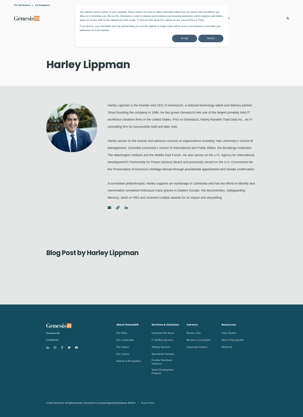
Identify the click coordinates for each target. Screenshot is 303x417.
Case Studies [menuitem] (229, 332)
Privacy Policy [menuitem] (147, 403)
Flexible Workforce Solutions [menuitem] (162, 362)
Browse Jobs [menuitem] (194, 332)
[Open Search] (288, 18)
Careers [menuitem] (192, 324)
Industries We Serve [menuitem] (163, 332)
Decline (211, 38)
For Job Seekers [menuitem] (22, 5)
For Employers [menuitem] (42, 5)
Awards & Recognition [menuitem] (128, 361)
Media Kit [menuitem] (227, 347)
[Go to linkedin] (125, 207)
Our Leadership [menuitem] (125, 340)
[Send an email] (111, 207)
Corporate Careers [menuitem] (197, 347)
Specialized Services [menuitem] (163, 354)
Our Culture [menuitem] (122, 354)
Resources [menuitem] (229, 324)
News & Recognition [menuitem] (233, 340)
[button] (294, 408)
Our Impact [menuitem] (122, 347)
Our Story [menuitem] (121, 332)
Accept (184, 38)
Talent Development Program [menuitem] (163, 371)
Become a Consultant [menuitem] (198, 340)
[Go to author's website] (118, 207)
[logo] (59, 325)
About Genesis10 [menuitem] (127, 324)
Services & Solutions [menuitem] (165, 324)
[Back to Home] (27, 18)
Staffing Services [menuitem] (161, 347)
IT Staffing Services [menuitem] (162, 340)
